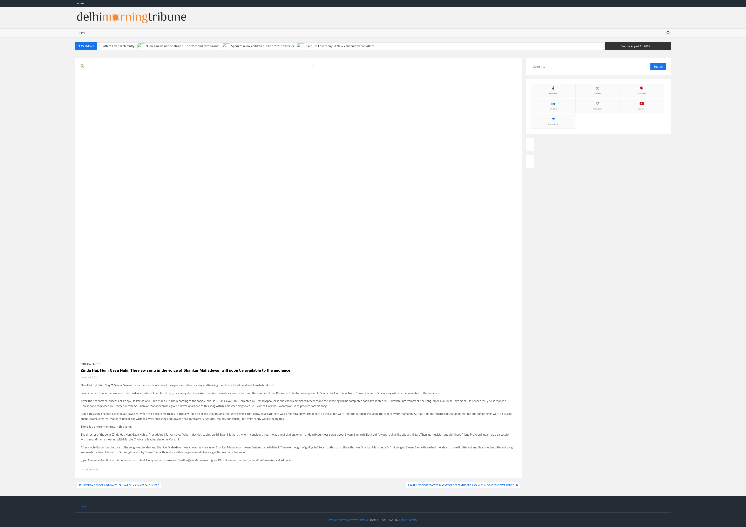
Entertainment (90, 363)
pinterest (642, 93)
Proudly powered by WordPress (348, 519)
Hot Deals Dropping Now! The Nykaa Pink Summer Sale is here (121, 485)
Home (80, 3)
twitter (597, 93)
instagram (597, 109)
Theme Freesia (407, 519)
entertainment (89, 469)
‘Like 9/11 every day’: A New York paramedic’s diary (340, 46)
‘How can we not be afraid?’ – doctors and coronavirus (182, 46)
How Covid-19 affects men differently (109, 46)
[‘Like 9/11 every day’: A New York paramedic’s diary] (301, 46)
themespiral (553, 124)
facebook (553, 93)
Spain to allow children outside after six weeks (262, 46)
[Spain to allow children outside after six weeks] (226, 46)
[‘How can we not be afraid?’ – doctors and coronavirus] (141, 46)
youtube (642, 109)
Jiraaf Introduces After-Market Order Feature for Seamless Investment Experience (461, 485)
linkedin (553, 109)
